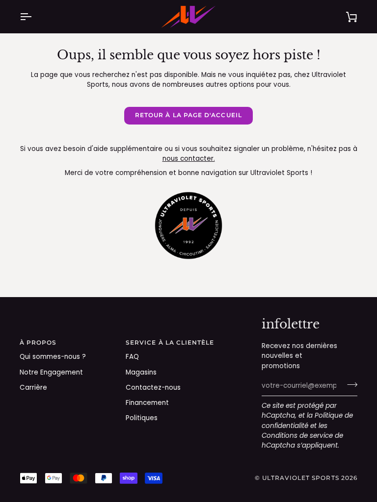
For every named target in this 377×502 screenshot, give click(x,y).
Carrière (33, 387)
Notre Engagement (51, 372)
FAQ (132, 356)
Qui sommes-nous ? (53, 356)
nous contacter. (188, 158)
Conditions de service (297, 435)
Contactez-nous (153, 387)
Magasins (141, 372)
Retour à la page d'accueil (188, 115)
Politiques (142, 418)
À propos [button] (38, 342)
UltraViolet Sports (300, 478)
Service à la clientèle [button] (170, 342)
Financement (147, 402)
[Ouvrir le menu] (34, 16)
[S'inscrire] (349, 385)
